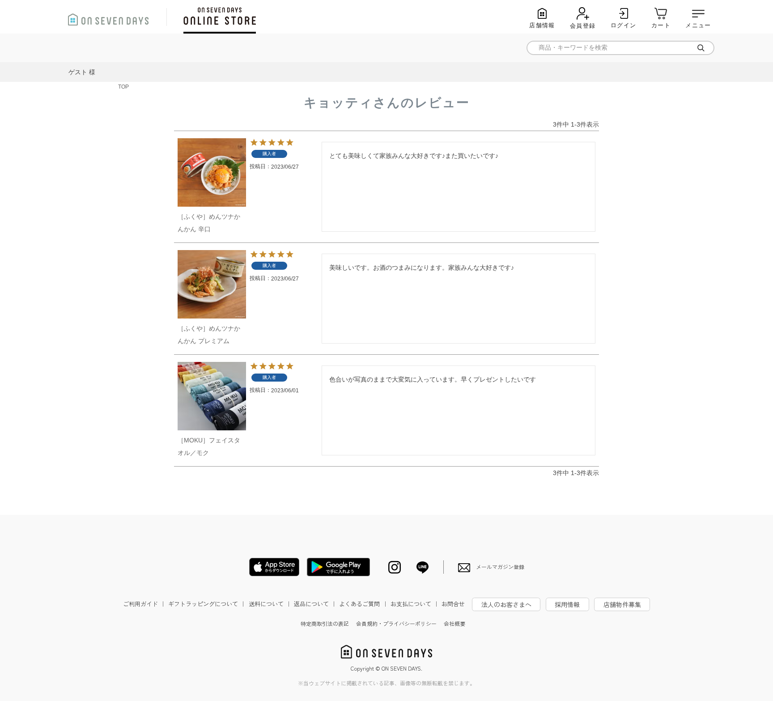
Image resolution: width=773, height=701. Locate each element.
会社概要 (454, 623)
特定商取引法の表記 (325, 623)
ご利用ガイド (144, 603)
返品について (315, 603)
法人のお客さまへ (506, 604)
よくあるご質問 (363, 603)
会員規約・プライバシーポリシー (396, 623)
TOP (123, 86)
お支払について (415, 603)
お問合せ (453, 603)
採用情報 (567, 604)
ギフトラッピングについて (207, 603)
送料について (270, 603)
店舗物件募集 (622, 604)
